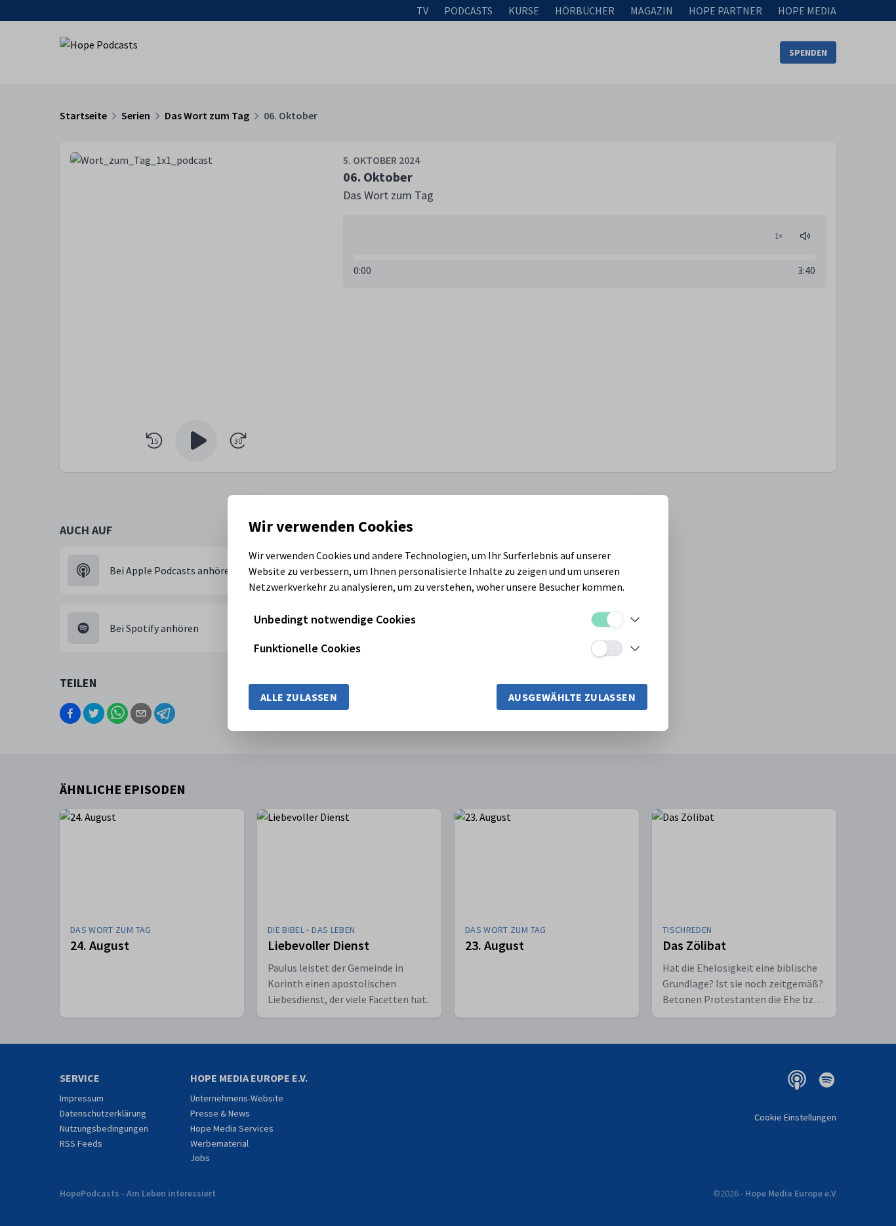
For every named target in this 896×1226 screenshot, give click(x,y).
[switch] (606, 619)
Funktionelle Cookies (307, 648)
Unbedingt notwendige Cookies (335, 619)
